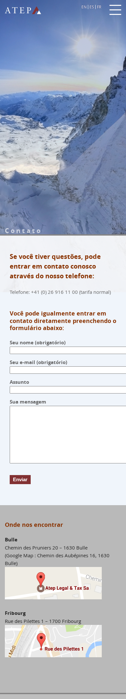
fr (99, 7)
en (84, 7)
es (91, 7)
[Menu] (115, 10)
